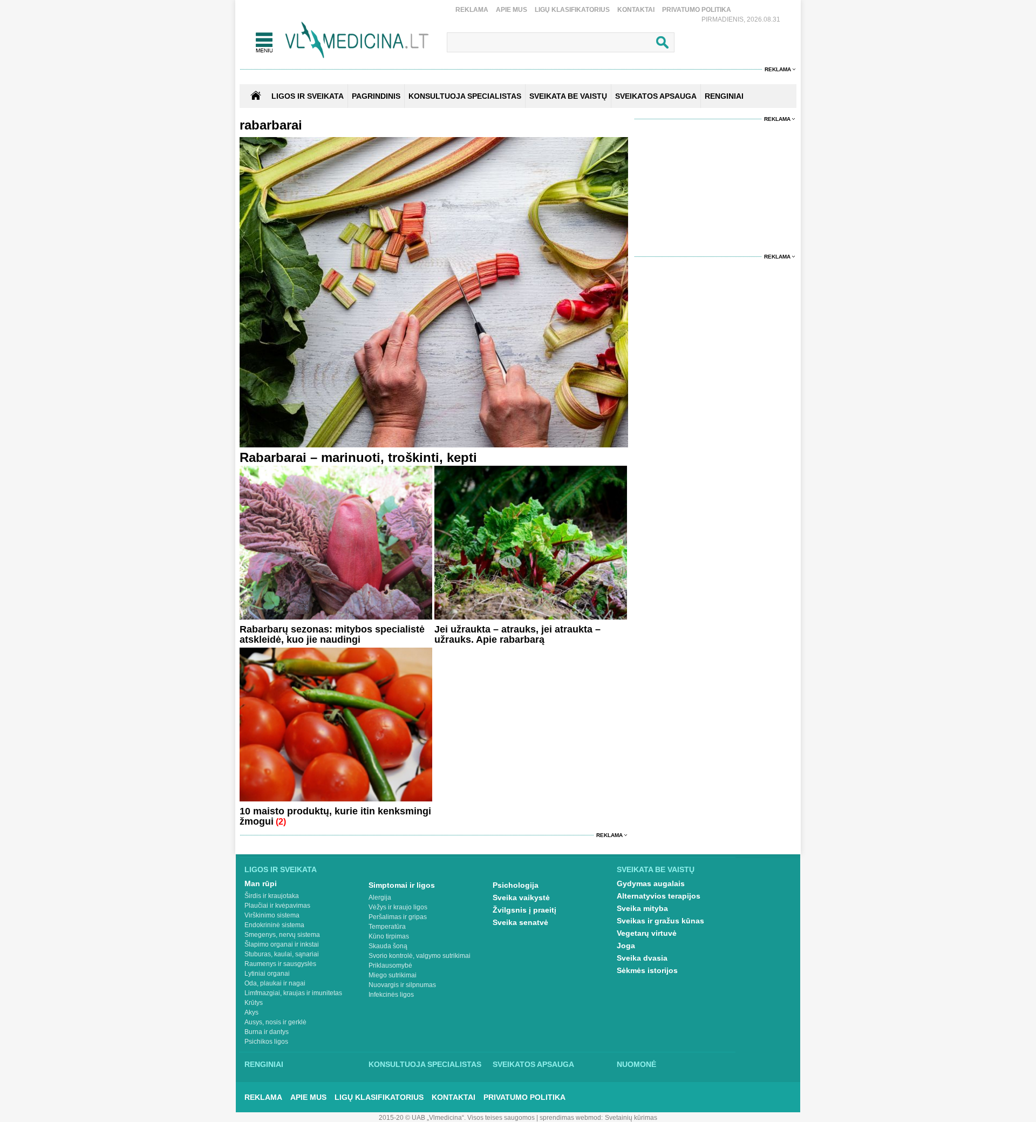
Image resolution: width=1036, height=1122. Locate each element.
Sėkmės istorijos (647, 970)
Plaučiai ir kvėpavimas (277, 905)
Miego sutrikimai (393, 975)
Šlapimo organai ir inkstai (281, 944)
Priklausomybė (390, 965)
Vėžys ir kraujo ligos (398, 907)
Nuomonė (636, 1064)
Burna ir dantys (266, 1032)
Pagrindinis (376, 96)
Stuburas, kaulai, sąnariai (281, 954)
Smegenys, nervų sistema (282, 935)
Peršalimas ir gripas (398, 917)
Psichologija (516, 885)
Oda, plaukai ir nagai (274, 983)
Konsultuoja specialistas (425, 1064)
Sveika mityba (642, 908)
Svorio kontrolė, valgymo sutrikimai (420, 956)
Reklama (471, 9)
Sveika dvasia (642, 958)
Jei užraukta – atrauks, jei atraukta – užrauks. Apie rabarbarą (517, 634)
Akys (251, 1012)
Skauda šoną (388, 946)
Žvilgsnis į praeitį (524, 910)
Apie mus (511, 9)
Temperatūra (387, 926)
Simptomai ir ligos (402, 885)
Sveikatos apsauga (533, 1064)
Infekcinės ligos (391, 994)
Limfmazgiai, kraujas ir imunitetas (293, 993)
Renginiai (263, 1064)
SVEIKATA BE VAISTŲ (568, 96)
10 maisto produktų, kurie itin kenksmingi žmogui (335, 816)
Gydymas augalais (651, 883)
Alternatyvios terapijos (658, 896)
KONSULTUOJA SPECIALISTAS (464, 96)
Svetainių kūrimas (631, 1117)
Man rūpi (260, 883)
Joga (626, 945)
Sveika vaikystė (521, 897)
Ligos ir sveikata (307, 96)
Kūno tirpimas (389, 936)
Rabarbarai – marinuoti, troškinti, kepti (358, 457)
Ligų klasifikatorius (572, 9)
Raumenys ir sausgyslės (280, 964)
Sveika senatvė (520, 922)
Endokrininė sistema (274, 925)
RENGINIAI (724, 96)
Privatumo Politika (696, 9)
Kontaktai (636, 9)
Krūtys (253, 1003)
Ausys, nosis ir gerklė (275, 1022)
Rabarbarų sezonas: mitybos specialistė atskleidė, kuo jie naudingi (332, 634)
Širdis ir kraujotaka (271, 896)
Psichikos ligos (266, 1041)
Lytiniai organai (267, 973)
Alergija (380, 897)
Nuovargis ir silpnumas (402, 985)
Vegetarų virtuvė (647, 933)
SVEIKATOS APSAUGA (656, 96)
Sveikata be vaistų (655, 869)
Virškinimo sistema (271, 915)
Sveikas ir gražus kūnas (660, 920)
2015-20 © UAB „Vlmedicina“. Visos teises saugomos (457, 1117)
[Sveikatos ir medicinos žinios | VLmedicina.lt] (356, 40)
